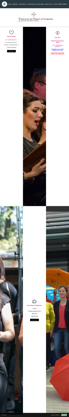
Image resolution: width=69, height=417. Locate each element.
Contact (55, 4)
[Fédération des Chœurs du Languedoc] (4, 4)
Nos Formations (22, 4)
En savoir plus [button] (11, 51)
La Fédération (15, 4)
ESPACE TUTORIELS (62, 4)
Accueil (9, 4)
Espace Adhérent (40, 4)
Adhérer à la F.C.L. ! (49, 4)
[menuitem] (10, 4)
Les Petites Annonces (31, 4)
